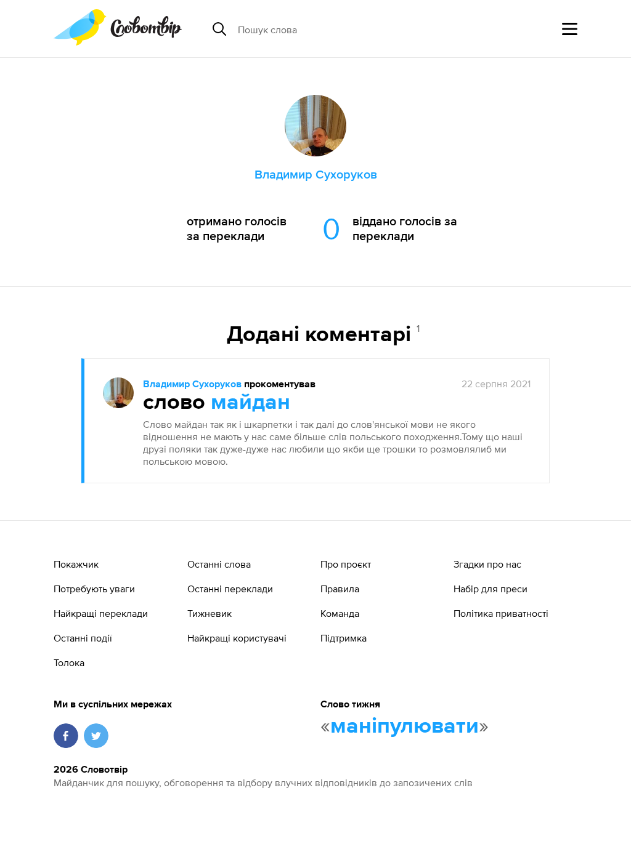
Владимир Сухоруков (192, 385)
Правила (339, 588)
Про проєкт (345, 563)
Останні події (83, 637)
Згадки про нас (487, 563)
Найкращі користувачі (237, 637)
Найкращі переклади (101, 613)
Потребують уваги (94, 588)
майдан (250, 403)
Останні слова (219, 563)
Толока (69, 662)
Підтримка (343, 637)
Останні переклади (230, 588)
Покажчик (76, 563)
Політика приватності (501, 613)
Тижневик (209, 613)
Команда (339, 613)
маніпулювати (404, 726)
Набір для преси (490, 588)
